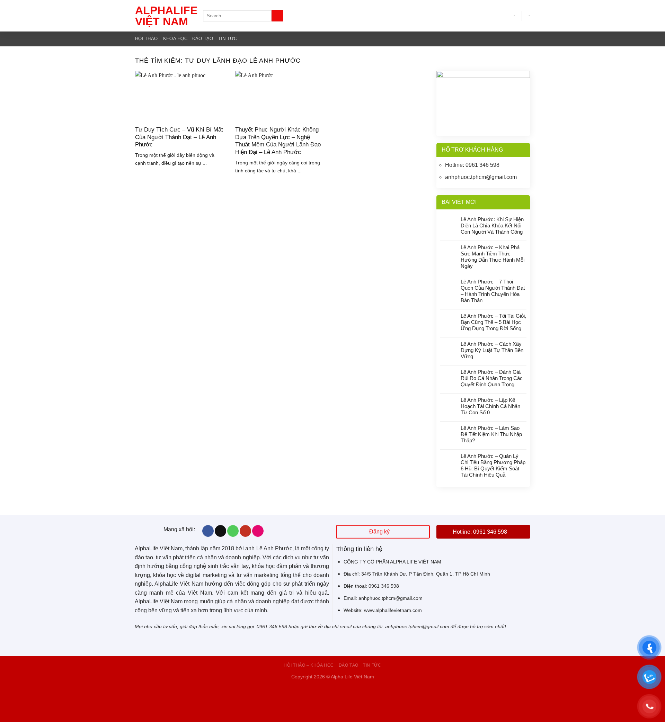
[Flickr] (258, 531)
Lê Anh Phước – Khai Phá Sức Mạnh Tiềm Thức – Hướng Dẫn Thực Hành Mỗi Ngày (492, 256)
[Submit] (277, 16)
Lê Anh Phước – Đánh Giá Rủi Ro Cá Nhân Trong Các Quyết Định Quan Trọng (492, 378)
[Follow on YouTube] (245, 531)
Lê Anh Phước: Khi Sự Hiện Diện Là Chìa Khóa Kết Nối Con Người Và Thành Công (492, 225)
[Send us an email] (220, 531)
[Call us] (233, 531)
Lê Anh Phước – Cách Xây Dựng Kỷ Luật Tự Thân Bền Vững (492, 350)
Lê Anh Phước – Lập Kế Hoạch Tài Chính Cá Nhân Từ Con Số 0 (490, 406)
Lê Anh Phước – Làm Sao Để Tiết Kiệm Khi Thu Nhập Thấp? (491, 434)
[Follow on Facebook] (208, 531)
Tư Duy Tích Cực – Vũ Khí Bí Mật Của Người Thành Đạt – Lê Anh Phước (179, 137)
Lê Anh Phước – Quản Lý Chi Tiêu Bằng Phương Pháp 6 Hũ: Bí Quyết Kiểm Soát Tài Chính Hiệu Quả (493, 465)
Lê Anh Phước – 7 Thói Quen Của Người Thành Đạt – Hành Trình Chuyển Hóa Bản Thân (493, 291)
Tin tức (227, 38)
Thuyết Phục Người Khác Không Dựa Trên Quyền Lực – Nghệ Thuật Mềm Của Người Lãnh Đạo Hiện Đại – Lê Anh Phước (278, 140)
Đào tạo (202, 38)
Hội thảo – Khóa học (161, 38)
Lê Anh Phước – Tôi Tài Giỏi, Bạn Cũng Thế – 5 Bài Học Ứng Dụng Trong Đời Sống (493, 322)
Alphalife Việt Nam (164, 16)
